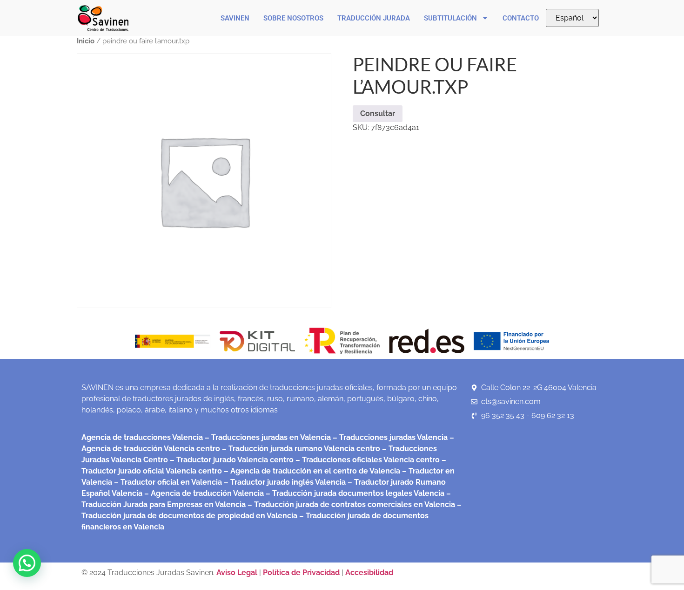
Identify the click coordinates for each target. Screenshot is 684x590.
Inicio (85, 41)
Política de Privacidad (301, 572)
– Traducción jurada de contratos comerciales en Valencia (350, 504)
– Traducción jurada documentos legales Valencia (354, 493)
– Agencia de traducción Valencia (203, 493)
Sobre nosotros (293, 18)
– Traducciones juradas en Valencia (267, 437)
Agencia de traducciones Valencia (142, 437)
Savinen (235, 18)
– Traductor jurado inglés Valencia (285, 482)
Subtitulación (450, 18)
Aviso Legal (237, 572)
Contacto (521, 18)
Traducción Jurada (373, 18)
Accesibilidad (369, 572)
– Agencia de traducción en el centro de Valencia (311, 471)
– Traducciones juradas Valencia (389, 437)
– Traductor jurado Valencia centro (231, 459)
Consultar (377, 113)
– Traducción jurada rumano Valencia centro (300, 448)
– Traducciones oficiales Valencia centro (367, 459)
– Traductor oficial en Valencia (168, 482)
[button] (27, 563)
